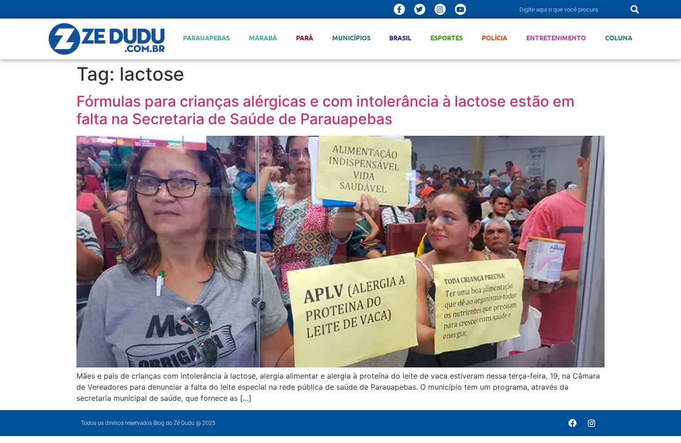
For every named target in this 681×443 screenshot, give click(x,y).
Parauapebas (206, 37)
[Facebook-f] (399, 9)
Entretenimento (556, 37)
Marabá (263, 37)
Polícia (494, 37)
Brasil (400, 37)
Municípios (351, 37)
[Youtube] (460, 9)
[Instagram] (440, 9)
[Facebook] (572, 423)
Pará (304, 37)
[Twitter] (419, 9)
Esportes (446, 37)
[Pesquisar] (635, 9)
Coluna (618, 37)
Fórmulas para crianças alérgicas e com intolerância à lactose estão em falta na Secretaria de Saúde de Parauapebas (325, 110)
